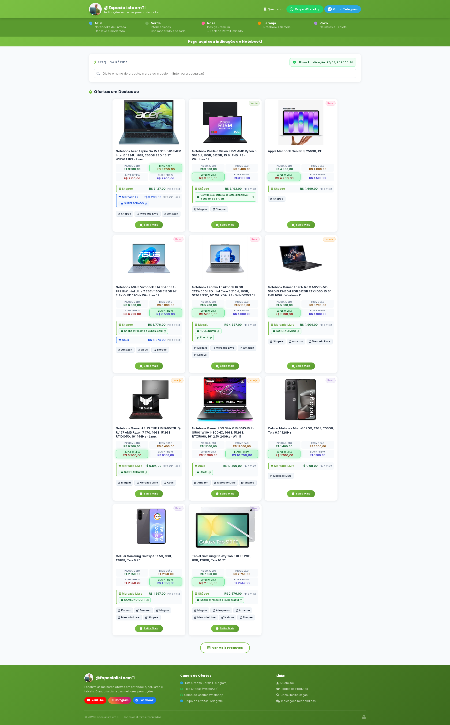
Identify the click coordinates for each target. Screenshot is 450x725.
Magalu (202, 209)
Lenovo (202, 355)
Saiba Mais (151, 224)
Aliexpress (223, 610)
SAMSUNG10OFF (134, 599)
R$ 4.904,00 (309, 325)
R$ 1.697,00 (157, 593)
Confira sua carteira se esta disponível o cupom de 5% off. (224, 196)
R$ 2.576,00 (232, 593)
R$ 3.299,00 (152, 197)
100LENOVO (208, 331)
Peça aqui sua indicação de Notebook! (225, 41)
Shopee (127, 188)
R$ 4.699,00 (309, 188)
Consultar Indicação (294, 695)
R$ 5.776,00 (156, 325)
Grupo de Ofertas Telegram (203, 701)
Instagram (121, 700)
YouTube (97, 700)
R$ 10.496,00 (232, 466)
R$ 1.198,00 (310, 466)
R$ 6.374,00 (156, 340)
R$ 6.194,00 (153, 466)
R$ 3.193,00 (233, 188)
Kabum (126, 610)
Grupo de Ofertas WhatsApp (203, 695)
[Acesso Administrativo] (364, 717)
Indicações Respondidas (298, 701)
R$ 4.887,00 (232, 325)
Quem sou (275, 9)
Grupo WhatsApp (307, 9)
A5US (203, 472)
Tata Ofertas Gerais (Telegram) (205, 683)
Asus (125, 340)
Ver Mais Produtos (227, 648)
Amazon (172, 213)
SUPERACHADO (134, 203)
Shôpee (203, 188)
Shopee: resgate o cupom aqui (143, 331)
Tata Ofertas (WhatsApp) (201, 689)
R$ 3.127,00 (157, 188)
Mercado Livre (131, 197)
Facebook (146, 700)
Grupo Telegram (345, 9)
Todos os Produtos (294, 689)
